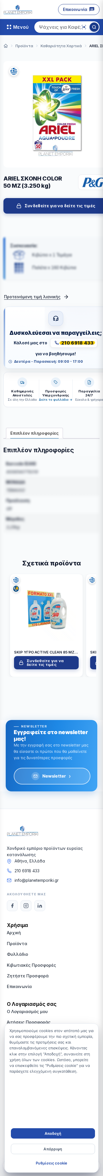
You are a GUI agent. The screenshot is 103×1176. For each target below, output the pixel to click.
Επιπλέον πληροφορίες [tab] (34, 433)
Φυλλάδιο (17, 954)
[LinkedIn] (39, 905)
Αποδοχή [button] (53, 1133)
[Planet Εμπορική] (17, 9)
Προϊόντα (17, 943)
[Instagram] (26, 905)
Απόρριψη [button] (52, 1149)
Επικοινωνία (75, 9)
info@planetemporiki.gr (37, 880)
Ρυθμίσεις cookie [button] (51, 1163)
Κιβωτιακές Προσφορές (31, 965)
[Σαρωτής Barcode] (84, 27)
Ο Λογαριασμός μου (27, 1011)
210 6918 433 (27, 870)
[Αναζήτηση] (94, 27)
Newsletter (56, 776)
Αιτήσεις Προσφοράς (29, 1022)
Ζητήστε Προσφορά (28, 975)
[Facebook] (12, 905)
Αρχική (14, 932)
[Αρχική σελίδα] (5, 45)
